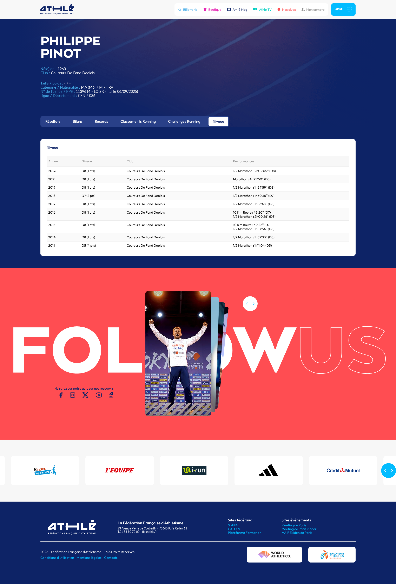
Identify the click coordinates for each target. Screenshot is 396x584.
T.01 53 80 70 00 (128, 531)
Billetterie (190, 9)
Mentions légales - (90, 557)
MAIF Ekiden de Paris (297, 532)
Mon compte (315, 9)
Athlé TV (265, 9)
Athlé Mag (239, 9)
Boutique (214, 9)
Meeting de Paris (294, 525)
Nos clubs (289, 9)
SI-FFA (233, 525)
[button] (253, 303)
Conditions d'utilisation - (58, 557)
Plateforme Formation (244, 532)
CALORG (234, 529)
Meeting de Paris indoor (299, 529)
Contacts (111, 557)
